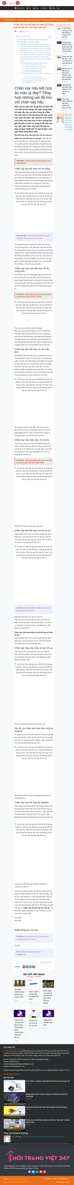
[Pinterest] (44, 1172)
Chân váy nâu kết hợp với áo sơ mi (33, 71)
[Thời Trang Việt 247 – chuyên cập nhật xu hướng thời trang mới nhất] (11, 3)
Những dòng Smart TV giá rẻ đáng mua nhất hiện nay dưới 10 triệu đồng (67, 47)
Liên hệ (54, 1178)
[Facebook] (29, 1172)
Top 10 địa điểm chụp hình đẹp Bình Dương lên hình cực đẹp (67, 103)
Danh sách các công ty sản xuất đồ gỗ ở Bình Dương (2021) (47, 997)
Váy (37, 8)
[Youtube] (40, 1172)
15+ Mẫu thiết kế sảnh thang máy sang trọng (19, 993)
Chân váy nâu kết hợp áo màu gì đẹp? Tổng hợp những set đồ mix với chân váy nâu (32, 41)
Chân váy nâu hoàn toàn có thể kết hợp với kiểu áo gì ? (37, 74)
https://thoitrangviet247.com (31, 952)
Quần (45, 8)
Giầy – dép (55, 8)
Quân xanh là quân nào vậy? (47, 1022)
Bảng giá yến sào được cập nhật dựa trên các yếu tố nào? (66, 89)
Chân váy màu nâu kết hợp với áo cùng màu (35, 66)
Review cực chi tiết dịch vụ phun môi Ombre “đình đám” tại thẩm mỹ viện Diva (67, 74)
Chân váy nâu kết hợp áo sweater (33, 80)
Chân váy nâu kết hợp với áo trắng (33, 64)
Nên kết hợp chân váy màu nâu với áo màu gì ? (35, 63)
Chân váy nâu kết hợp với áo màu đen (34, 68)
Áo (30, 8)
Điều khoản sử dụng (63, 1182)
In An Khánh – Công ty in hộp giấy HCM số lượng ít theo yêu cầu (67, 32)
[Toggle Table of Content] (49, 36)
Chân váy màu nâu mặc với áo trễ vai (34, 77)
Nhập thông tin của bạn (30, 82)
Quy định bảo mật (63, 1178)
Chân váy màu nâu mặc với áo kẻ (33, 70)
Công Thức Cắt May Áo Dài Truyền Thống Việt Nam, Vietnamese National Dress (19, 1028)
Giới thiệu (48, 1178)
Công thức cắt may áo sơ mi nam (33, 1023)
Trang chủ (20, 8)
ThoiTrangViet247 (10, 20)
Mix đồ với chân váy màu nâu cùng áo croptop (36, 78)
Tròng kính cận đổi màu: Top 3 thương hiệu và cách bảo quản (67, 60)
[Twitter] (33, 1172)
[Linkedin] (37, 1172)
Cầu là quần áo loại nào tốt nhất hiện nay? (34, 995)
